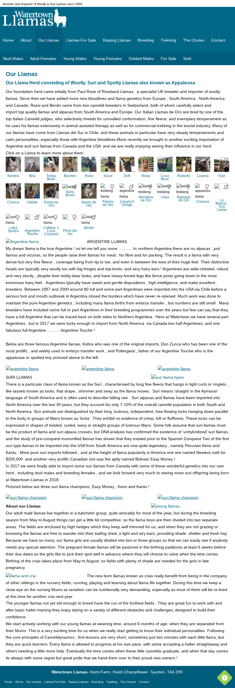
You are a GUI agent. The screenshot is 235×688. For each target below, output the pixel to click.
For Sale (168, 58)
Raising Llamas (117, 40)
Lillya (165, 197)
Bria (32, 176)
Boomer (70, 176)
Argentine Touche (32, 232)
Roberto (183, 176)
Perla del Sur (70, 232)
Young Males (75, 58)
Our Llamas (48, 40)
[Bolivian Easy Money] (26, 497)
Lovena (203, 176)
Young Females (107, 58)
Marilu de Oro (89, 203)
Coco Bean (165, 177)
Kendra (13, 176)
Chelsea (202, 202)
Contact (218, 40)
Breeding (146, 40)
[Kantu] (178, 497)
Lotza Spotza (13, 229)
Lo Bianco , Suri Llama (222, 205)
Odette (32, 202)
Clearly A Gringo (127, 203)
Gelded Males (141, 58)
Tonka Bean (51, 177)
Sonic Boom (70, 193)
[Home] (117, 18)
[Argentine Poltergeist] (174, 368)
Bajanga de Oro (183, 198)
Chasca (13, 202)
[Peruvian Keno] (102, 497)
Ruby (89, 176)
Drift (127, 176)
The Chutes (193, 40)
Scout (107, 176)
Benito (89, 228)
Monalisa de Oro (146, 198)
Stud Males (13, 58)
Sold (187, 58)
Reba (146, 176)
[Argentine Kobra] (22, 368)
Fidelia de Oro (108, 203)
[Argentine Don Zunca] (98, 368)
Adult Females (43, 58)
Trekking (168, 40)
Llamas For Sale (81, 40)
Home (8, 40)
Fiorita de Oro (51, 203)
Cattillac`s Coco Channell (51, 231)
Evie (221, 176)
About (26, 40)
